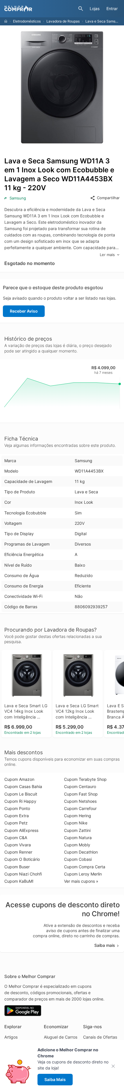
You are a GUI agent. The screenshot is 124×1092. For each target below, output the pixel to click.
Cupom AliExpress (21, 830)
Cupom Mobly (77, 844)
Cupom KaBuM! (18, 881)
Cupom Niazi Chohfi (23, 873)
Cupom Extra (16, 815)
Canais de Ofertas (100, 1037)
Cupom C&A (15, 837)
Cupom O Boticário (22, 859)
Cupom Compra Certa (84, 866)
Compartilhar (108, 197)
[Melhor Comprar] (39, 8)
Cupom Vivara (17, 844)
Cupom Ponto (17, 808)
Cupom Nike (75, 822)
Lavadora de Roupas (63, 21)
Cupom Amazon (19, 779)
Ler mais (107, 254)
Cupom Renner (18, 852)
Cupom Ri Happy (20, 801)
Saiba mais (104, 945)
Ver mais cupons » (81, 881)
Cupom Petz (16, 822)
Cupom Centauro (80, 786)
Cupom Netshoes (80, 801)
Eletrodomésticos (27, 21)
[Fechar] (115, 1066)
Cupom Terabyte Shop (85, 779)
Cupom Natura (78, 837)
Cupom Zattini (77, 830)
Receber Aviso (24, 311)
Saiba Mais (55, 1079)
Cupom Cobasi (78, 859)
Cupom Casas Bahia (23, 786)
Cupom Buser (17, 866)
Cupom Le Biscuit (20, 794)
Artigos (11, 1037)
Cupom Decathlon (81, 852)
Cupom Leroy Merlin (83, 873)
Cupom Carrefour (80, 808)
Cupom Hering (77, 815)
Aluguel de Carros (60, 1037)
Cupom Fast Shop (81, 794)
